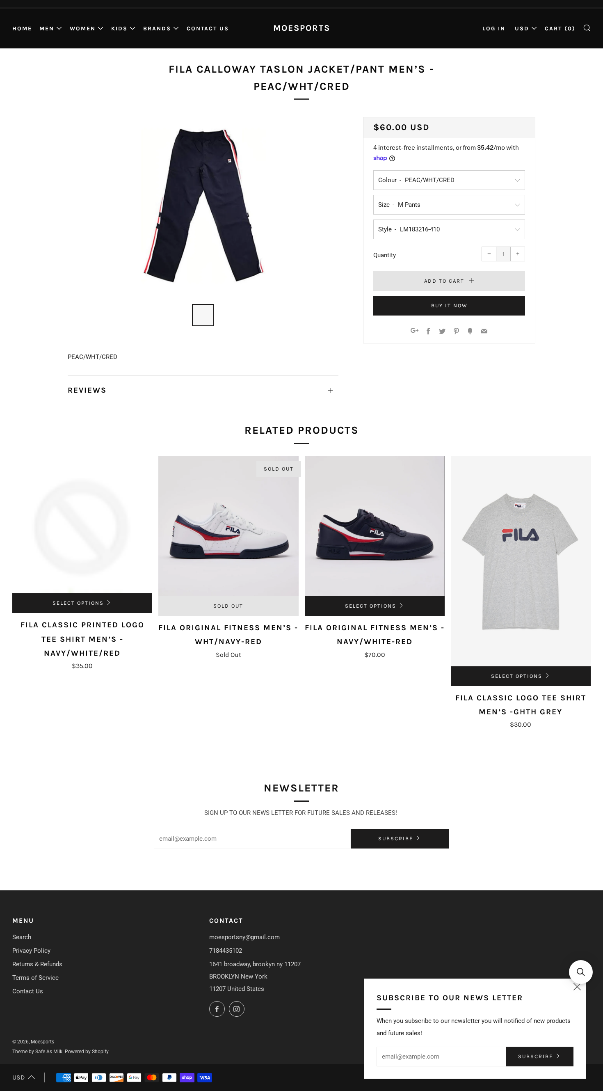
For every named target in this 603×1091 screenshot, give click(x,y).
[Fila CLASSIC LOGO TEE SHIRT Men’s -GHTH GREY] (521, 561)
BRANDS (157, 28)
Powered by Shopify (87, 1051)
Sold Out (228, 606)
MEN (46, 28)
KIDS (119, 28)
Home (22, 28)
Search (21, 937)
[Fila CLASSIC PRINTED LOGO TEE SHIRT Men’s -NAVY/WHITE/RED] (82, 524)
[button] (581, 972)
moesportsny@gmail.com (244, 937)
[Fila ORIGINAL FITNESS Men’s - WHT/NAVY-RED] (228, 526)
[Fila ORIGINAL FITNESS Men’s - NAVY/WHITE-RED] (375, 526)
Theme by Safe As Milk (37, 1051)
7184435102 (225, 950)
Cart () (560, 28)
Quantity (384, 255)
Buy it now (449, 305)
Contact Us (208, 28)
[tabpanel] (203, 205)
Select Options (78, 603)
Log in (493, 28)
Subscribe (395, 838)
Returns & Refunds (37, 964)
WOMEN (83, 28)
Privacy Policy (31, 950)
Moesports (301, 28)
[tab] (203, 315)
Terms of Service (35, 977)
